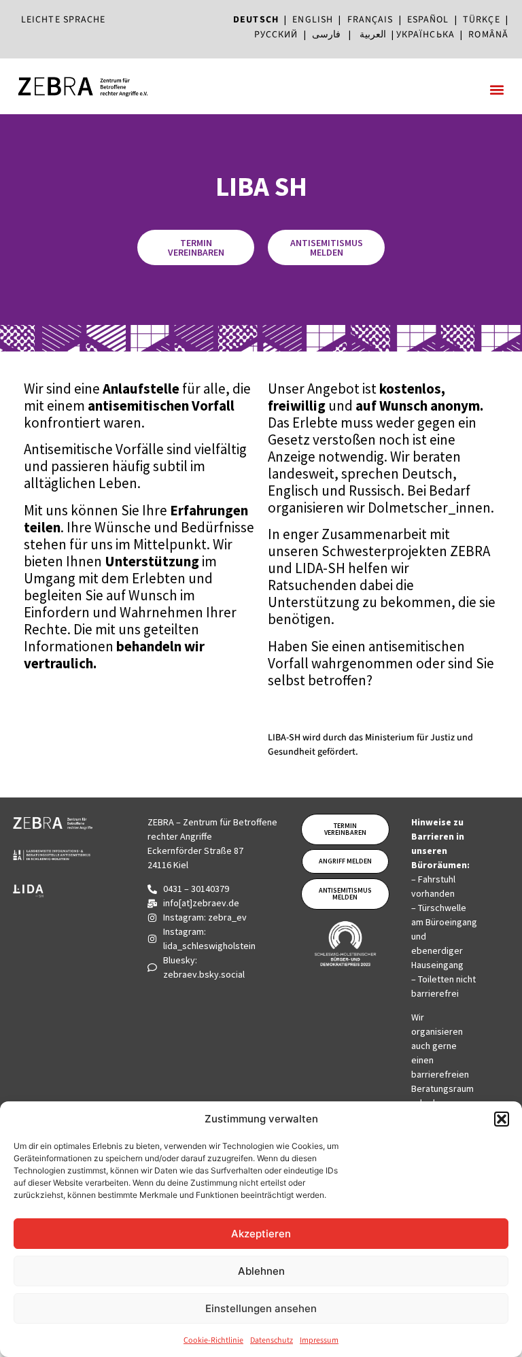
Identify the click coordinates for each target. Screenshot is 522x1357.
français (370, 20)
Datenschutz (271, 1340)
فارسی (326, 34)
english (312, 20)
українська (425, 34)
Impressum (319, 1340)
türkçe (481, 20)
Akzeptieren (261, 1233)
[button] (501, 1119)
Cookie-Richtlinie (213, 1340)
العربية (373, 34)
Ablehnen (261, 1271)
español (431, 20)
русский (276, 34)
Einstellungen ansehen (261, 1308)
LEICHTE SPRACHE (63, 20)
